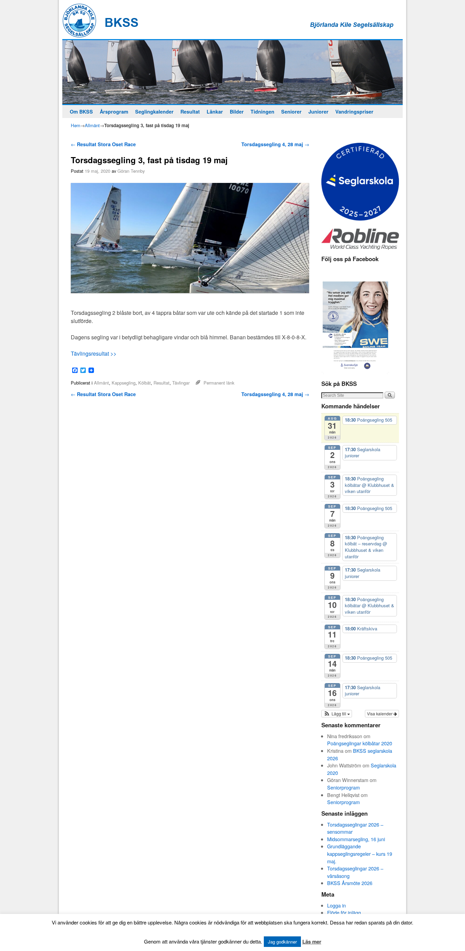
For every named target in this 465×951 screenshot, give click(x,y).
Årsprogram (114, 111)
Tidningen (262, 111)
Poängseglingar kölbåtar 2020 (359, 743)
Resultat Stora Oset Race (103, 144)
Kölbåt (144, 382)
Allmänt (92, 125)
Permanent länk (219, 382)
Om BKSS (81, 111)
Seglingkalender (154, 111)
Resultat (190, 111)
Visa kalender (380, 713)
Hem (75, 125)
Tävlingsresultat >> (93, 353)
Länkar (215, 111)
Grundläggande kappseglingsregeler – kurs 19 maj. (359, 853)
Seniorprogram (343, 787)
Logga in (336, 905)
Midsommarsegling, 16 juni (356, 839)
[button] (337, 713)
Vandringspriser (354, 111)
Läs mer (311, 941)
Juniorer (318, 111)
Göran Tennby (131, 171)
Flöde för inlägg (344, 912)
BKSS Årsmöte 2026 (349, 882)
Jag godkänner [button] (282, 941)
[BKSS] (232, 72)
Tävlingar (181, 382)
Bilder (237, 111)
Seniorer (291, 111)
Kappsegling (123, 382)
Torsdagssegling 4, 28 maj (275, 144)
